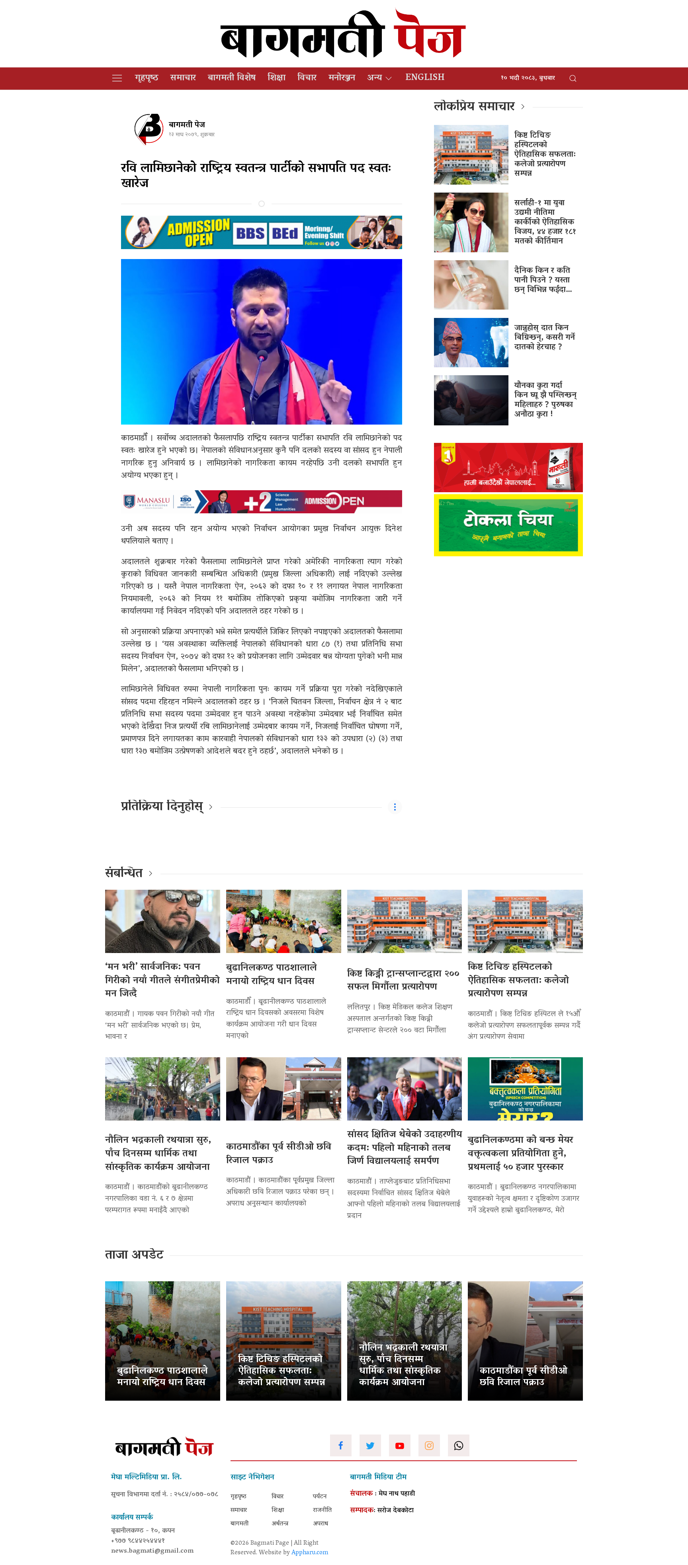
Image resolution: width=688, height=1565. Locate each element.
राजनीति (322, 1510)
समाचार (183, 78)
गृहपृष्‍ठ (146, 78)
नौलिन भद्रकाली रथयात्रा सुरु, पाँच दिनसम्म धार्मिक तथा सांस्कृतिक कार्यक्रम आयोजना (158, 1154)
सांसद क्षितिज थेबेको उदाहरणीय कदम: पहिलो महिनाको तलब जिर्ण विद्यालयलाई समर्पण (404, 1148)
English (425, 78)
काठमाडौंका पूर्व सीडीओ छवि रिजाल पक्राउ (278, 1154)
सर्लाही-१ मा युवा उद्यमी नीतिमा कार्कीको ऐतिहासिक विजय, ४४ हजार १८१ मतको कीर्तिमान (545, 222)
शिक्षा (276, 78)
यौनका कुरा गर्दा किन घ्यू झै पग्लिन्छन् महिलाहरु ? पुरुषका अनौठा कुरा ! (545, 400)
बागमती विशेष (232, 78)
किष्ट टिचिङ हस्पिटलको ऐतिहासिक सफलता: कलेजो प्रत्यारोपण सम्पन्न (545, 154)
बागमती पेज (187, 125)
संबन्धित (124, 874)
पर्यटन (320, 1497)
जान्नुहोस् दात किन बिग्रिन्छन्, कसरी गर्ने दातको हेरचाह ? (544, 338)
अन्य (374, 78)
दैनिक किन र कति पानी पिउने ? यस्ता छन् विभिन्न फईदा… (543, 280)
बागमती (239, 1524)
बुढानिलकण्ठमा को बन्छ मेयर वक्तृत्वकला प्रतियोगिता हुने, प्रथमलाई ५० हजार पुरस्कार (520, 1154)
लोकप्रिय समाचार (474, 107)
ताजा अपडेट (134, 1256)
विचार (307, 78)
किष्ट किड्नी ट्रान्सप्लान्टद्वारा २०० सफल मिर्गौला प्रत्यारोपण (403, 981)
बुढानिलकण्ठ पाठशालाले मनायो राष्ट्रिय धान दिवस (271, 975)
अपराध (320, 1524)
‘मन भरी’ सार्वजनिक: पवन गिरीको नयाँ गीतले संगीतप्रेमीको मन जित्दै (162, 981)
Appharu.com (309, 1553)
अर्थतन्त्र (280, 1524)
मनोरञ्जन (341, 78)
